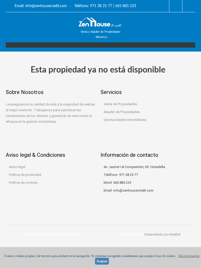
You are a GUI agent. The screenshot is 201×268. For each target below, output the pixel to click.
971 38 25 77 (101, 6)
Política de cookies (23, 183)
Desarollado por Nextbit (162, 234)
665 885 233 (125, 6)
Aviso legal (17, 167)
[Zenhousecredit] (100, 21)
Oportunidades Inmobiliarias (125, 120)
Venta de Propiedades (120, 104)
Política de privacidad (25, 175)
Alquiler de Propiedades (122, 112)
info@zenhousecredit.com (46, 6)
